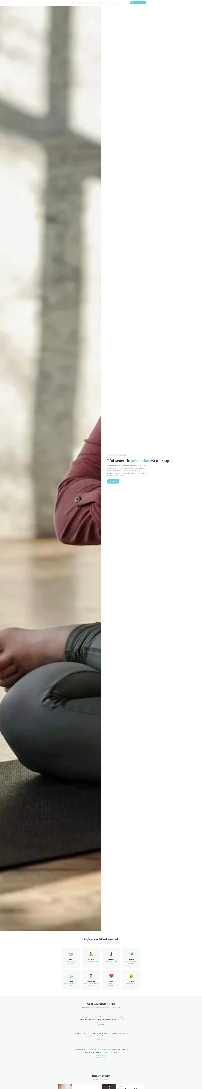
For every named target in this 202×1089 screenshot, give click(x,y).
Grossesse (89, 2)
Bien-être (81, 2)
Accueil (71, 2)
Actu (76, 2)
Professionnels (110, 2)
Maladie (96, 2)
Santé (117, 2)
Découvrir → (113, 481)
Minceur (102, 2)
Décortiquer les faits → (138, 2)
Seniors (122, 2)
